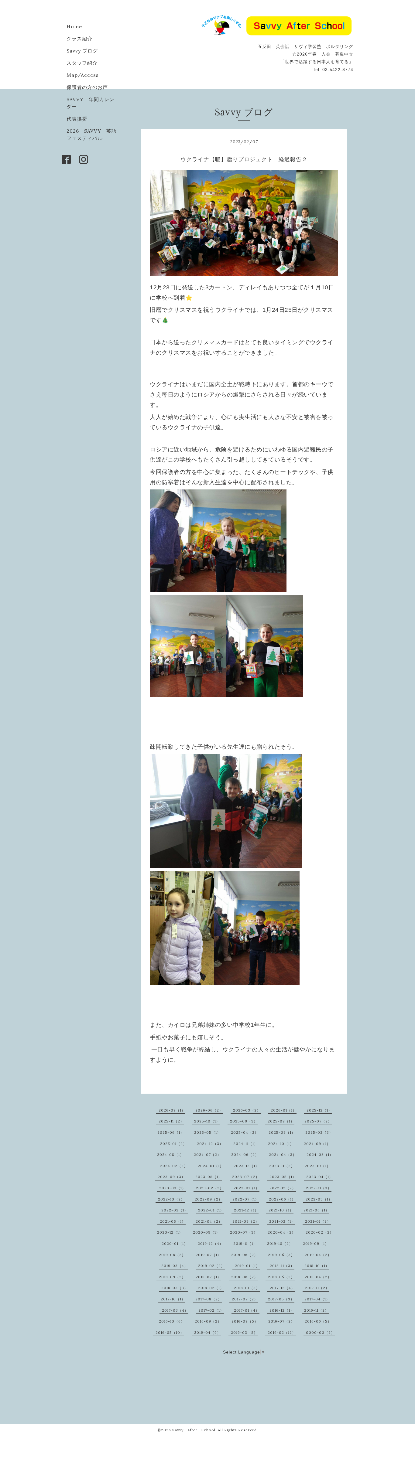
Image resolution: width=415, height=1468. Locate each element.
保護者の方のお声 (87, 87)
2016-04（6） (207, 1332)
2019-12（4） (210, 1243)
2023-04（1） (319, 1176)
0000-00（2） (320, 1332)
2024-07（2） (207, 1154)
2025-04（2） (245, 1132)
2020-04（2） (282, 1232)
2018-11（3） (282, 1265)
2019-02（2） (211, 1265)
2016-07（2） (281, 1321)
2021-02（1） (282, 1221)
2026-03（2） (247, 1110)
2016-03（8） (244, 1332)
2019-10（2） (280, 1243)
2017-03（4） (175, 1310)
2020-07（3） (244, 1232)
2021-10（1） (281, 1210)
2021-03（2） (245, 1221)
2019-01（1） (247, 1265)
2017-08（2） (208, 1299)
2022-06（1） (282, 1199)
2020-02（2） (320, 1232)
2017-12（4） (282, 1288)
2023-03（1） (172, 1188)
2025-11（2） (171, 1121)
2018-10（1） (316, 1265)
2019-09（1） (316, 1243)
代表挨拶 (77, 119)
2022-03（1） (319, 1199)
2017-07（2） (245, 1299)
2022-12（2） (282, 1188)
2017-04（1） (317, 1299)
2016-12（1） (281, 1310)
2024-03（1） (320, 1154)
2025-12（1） (319, 1110)
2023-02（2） (210, 1188)
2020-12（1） (170, 1232)
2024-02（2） (174, 1165)
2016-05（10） (170, 1332)
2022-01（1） (211, 1210)
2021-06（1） (316, 1210)
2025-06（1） (170, 1132)
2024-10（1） (281, 1143)
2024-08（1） (170, 1154)
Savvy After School (193, 1430)
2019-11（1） (245, 1243)
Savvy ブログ (82, 51)
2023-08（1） (208, 1176)
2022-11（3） (318, 1188)
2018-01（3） (247, 1288)
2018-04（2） (318, 1277)
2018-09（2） (172, 1277)
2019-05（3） (281, 1254)
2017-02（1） (211, 1310)
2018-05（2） (281, 1277)
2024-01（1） (211, 1165)
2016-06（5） (318, 1321)
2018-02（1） (211, 1288)
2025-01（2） (173, 1143)
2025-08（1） (281, 1121)
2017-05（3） (281, 1299)
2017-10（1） (173, 1299)
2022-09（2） (208, 1199)
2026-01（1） (284, 1110)
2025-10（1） (207, 1121)
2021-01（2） (318, 1221)
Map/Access (83, 75)
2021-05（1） (173, 1221)
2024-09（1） (317, 1143)
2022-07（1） (245, 1199)
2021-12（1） (246, 1210)
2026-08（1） (172, 1110)
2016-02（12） (282, 1332)
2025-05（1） (207, 1132)
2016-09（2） (208, 1321)
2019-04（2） (318, 1254)
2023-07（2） (245, 1176)
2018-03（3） (174, 1288)
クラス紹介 (79, 39)
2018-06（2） (244, 1277)
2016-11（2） (316, 1310)
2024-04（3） (283, 1154)
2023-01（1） (246, 1188)
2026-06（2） (209, 1110)
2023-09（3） (171, 1176)
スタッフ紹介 (82, 63)
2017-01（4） (246, 1310)
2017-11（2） (317, 1288)
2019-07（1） (208, 1254)
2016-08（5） (245, 1321)
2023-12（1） (246, 1165)
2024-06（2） (245, 1154)
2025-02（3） (319, 1132)
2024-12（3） (210, 1143)
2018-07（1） (208, 1277)
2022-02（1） (174, 1210)
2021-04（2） (209, 1221)
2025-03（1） (282, 1132)
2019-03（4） (174, 1265)
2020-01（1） (175, 1243)
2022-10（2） (171, 1199)
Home (74, 26)
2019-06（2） (244, 1254)
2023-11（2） (282, 1165)
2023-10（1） (318, 1165)
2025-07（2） (318, 1121)
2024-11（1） (245, 1143)
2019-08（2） (172, 1254)
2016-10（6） (172, 1321)
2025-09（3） (244, 1121)
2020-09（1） (206, 1232)
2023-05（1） (282, 1176)
